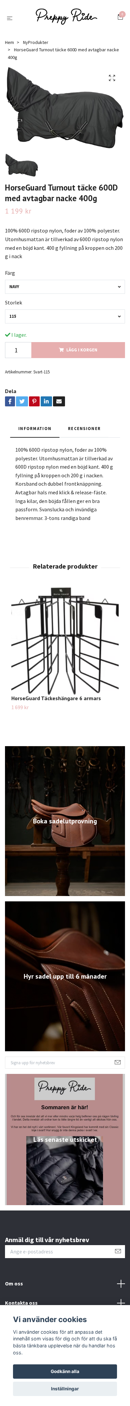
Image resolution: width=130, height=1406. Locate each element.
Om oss (14, 1286)
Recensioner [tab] (84, 431)
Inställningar (65, 1388)
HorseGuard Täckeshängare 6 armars (56, 701)
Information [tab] (34, 431)
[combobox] (65, 289)
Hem (9, 45)
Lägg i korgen (81, 352)
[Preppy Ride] (66, 19)
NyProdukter (35, 45)
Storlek (13, 305)
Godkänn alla (65, 1371)
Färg (10, 275)
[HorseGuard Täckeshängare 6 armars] (65, 644)
